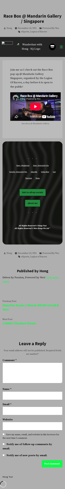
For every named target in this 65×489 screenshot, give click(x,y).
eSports (25, 31)
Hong (9, 28)
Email (7, 404)
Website (8, 419)
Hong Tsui (8, 476)
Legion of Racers (38, 31)
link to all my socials (32, 192)
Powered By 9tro (50, 28)
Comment (10, 360)
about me (33, 203)
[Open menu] (61, 47)
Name (7, 389)
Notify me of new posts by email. (26, 455)
